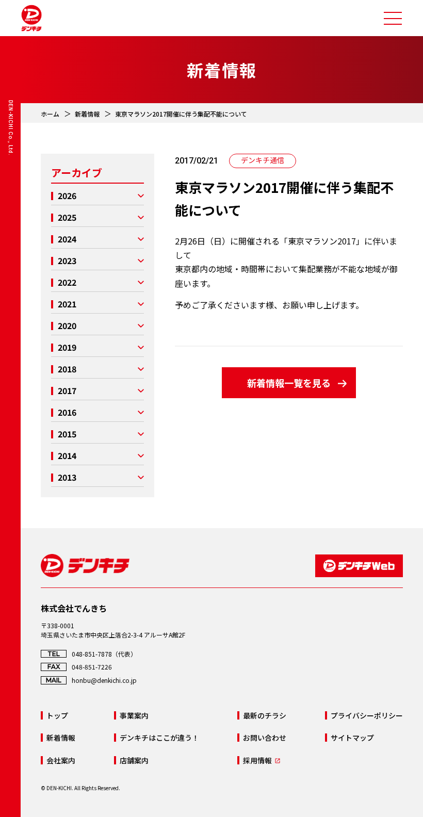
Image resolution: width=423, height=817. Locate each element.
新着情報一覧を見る (289, 382)
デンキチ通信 (262, 160)
